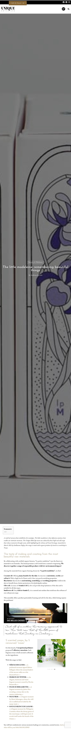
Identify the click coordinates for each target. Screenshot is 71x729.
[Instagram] (69, 2)
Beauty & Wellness (35, 262)
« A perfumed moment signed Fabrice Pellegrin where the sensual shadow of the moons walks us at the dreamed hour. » (21, 670)
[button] (68, 8)
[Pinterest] (66, 2)
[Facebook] (64, 2)
